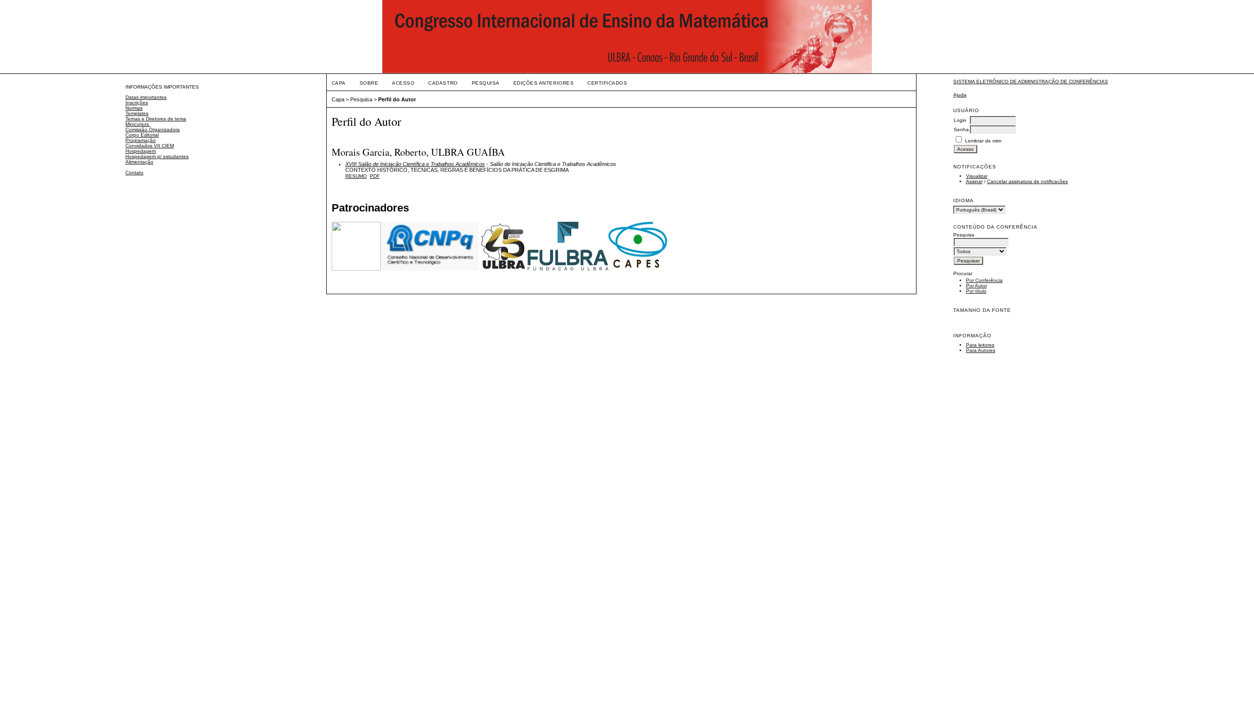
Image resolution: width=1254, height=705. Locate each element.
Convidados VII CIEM (149, 145)
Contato (134, 172)
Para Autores (980, 350)
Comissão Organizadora (152, 129)
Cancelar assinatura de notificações (1027, 181)
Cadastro (443, 83)
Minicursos (137, 124)
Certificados (607, 83)
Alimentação (139, 161)
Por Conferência (984, 280)
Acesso (403, 83)
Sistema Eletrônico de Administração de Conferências (1030, 81)
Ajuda (959, 94)
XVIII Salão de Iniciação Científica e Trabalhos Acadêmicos (415, 164)
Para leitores (980, 345)
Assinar (974, 181)
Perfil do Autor (397, 99)
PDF (375, 176)
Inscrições (136, 102)
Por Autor (976, 285)
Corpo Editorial (142, 135)
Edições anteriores (543, 83)
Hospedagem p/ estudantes (157, 156)
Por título (976, 291)
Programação (140, 140)
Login (960, 120)
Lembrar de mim (983, 140)
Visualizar (977, 176)
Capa (339, 83)
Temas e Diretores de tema (155, 118)
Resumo (356, 176)
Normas (134, 108)
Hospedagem (140, 151)
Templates (136, 113)
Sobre (369, 83)
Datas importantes (146, 97)
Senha (961, 129)
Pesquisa (486, 83)
